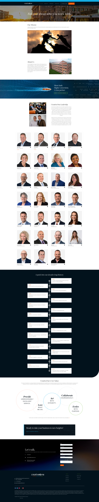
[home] (28, 4)
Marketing (51, 3)
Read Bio (18, 149)
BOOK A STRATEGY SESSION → (32, 431)
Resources (56, 3)
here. (69, 417)
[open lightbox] (49, 41)
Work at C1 (79, 477)
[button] (40, 3)
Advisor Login (64, 3)
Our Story (40, 3)
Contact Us (71, 3)
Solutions (45, 3)
